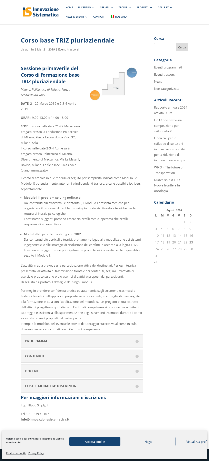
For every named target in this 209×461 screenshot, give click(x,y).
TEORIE (123, 7)
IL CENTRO (84, 7)
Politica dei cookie (16, 453)
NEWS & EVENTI (75, 16)
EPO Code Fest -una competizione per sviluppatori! (168, 125)
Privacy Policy (36, 453)
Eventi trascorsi (68, 49)
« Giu (157, 262)
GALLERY (163, 7)
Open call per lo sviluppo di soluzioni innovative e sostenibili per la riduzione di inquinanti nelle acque (170, 149)
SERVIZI (104, 7)
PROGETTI (142, 7)
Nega (148, 442)
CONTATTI (99, 16)
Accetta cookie (95, 442)
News (158, 81)
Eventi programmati (168, 67)
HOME (69, 7)
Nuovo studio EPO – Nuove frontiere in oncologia (168, 185)
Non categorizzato (166, 88)
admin (29, 49)
